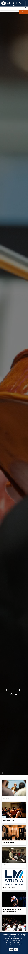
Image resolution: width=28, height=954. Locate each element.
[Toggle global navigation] (24, 3)
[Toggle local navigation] (25, 8)
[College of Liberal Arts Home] (11, 3)
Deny (16, 949)
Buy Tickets (23, 12)
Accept (11, 949)
